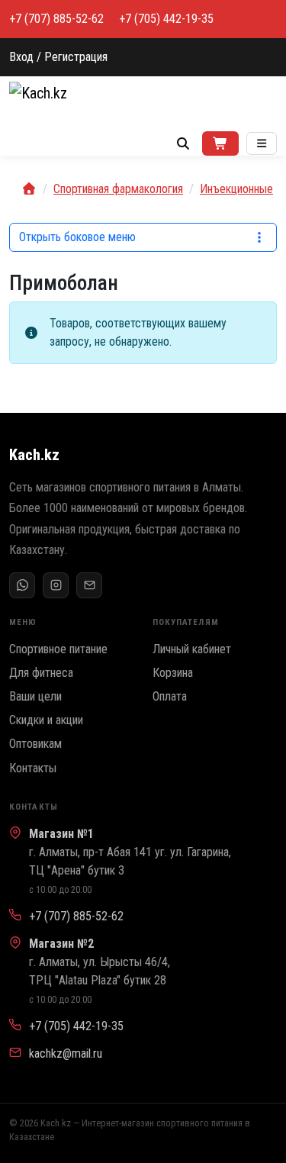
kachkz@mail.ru (65, 1053)
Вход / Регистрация (58, 57)
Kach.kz (34, 455)
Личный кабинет (192, 649)
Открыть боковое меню (77, 237)
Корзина (173, 672)
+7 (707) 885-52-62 (56, 19)
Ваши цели (35, 696)
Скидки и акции (46, 720)
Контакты (32, 768)
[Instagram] (56, 585)
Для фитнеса (41, 672)
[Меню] (261, 143)
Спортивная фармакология (118, 189)
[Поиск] (183, 143)
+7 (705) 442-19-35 (166, 19)
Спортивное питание (58, 649)
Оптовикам (35, 743)
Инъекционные (236, 189)
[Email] (89, 585)
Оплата (170, 696)
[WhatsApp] (22, 585)
